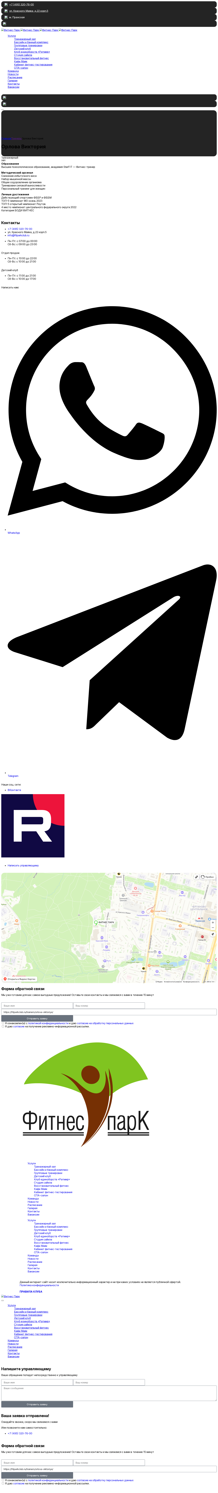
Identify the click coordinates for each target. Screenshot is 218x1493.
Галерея (32, 1208)
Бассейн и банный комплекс (51, 1169)
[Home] (6, 138)
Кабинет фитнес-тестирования (53, 1192)
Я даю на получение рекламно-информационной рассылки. (47, 1026)
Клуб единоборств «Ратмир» (52, 1179)
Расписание (35, 1205)
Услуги (32, 1163)
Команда (33, 1198)
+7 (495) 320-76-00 (21, 4)
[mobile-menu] (2, 109)
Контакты (34, 1211)
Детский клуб (42, 1176)
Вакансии (33, 1214)
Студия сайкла (43, 1182)
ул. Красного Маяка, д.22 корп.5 (28, 10)
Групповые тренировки (48, 1173)
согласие (18, 1026)
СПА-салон (41, 1195)
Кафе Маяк (40, 1189)
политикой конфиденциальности (48, 1023)
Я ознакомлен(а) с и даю (69, 1023)
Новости (33, 1201)
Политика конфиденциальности (39, 1285)
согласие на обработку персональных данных (105, 1023)
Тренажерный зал (45, 1166)
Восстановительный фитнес (51, 1185)
